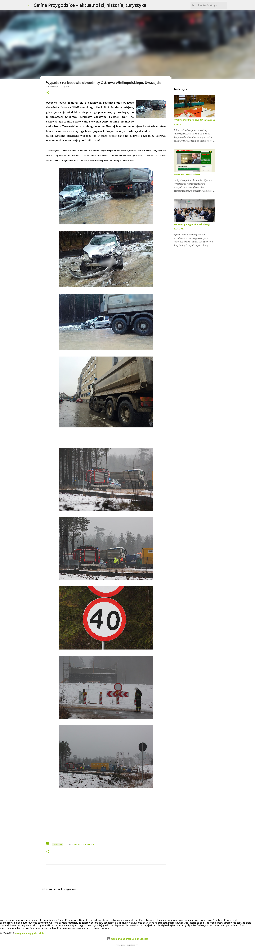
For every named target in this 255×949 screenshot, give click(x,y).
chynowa (57, 845)
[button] (48, 92)
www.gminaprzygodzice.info (30, 933)
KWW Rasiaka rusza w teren (187, 174)
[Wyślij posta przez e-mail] (48, 844)
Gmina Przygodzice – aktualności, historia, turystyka (89, 5)
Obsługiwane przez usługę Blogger (129, 938)
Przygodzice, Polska (84, 844)
